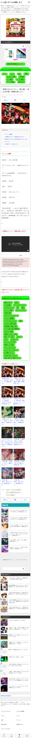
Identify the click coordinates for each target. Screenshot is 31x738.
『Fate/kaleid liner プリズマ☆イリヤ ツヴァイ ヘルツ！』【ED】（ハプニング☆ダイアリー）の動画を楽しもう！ (18, 534)
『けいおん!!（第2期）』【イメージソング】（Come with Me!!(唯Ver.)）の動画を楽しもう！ (18, 526)
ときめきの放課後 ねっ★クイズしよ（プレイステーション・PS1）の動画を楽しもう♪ (19, 601)
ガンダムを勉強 (20, 711)
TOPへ (27, 736)
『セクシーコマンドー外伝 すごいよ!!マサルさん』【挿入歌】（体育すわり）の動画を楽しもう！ (7, 443)
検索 (20, 255)
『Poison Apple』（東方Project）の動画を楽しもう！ (19, 578)
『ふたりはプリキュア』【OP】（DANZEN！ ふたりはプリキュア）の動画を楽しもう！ (18, 518)
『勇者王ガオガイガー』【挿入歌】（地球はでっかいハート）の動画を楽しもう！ (19, 401)
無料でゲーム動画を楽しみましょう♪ (18, 650)
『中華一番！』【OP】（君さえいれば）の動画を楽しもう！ (7, 482)
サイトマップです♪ (5, 728)
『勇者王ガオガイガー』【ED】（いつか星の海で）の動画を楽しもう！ (7, 421)
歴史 (19, 736)
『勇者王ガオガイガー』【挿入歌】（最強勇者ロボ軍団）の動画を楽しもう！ (19, 381)
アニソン (4, 96)
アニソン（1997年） (16, 489)
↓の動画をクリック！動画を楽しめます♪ (14, 136)
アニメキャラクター (6, 711)
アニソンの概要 (8, 134)
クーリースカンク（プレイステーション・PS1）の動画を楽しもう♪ (18, 687)
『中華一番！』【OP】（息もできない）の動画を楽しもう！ (19, 482)
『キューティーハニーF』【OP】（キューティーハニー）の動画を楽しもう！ (23, 559)
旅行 (11, 736)
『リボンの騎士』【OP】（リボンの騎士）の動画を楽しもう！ (18, 540)
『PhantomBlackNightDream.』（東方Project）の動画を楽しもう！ (19, 593)
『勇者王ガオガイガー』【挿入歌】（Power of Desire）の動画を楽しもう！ (7, 401)
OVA (2, 720)
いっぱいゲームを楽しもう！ (17, 620)
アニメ (18, 715)
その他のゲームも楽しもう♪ (11, 144)
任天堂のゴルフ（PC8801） (16, 657)
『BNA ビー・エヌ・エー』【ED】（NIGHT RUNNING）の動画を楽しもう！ (18, 548)
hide (6, 130)
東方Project (4, 724)
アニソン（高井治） (10, 495)
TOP (10, 702)
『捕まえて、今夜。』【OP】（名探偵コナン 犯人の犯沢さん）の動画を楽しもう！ (19, 628)
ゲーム (2, 715)
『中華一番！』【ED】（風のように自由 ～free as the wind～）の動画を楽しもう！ (19, 442)
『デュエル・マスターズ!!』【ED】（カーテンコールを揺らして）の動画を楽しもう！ (18, 511)
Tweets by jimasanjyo (6, 695)
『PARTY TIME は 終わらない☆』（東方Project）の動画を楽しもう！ (19, 608)
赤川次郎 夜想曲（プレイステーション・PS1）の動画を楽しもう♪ (19, 586)
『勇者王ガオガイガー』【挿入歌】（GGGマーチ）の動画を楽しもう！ (7, 381)
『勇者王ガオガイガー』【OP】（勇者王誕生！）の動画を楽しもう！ (19, 421)
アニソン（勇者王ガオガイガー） (13, 492)
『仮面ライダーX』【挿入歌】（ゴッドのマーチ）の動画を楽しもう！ (19, 643)
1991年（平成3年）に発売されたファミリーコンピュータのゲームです (18, 665)
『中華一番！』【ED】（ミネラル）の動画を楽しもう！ (7, 463)
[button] (15, 27)
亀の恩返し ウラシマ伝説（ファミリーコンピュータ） (19, 635)
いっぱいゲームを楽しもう (11, 2)
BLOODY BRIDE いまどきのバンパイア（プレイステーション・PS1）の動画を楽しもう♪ (19, 679)
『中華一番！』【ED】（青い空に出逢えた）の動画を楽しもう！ (19, 463)
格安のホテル (20, 724)
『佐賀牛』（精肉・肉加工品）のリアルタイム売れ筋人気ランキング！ (19, 672)
